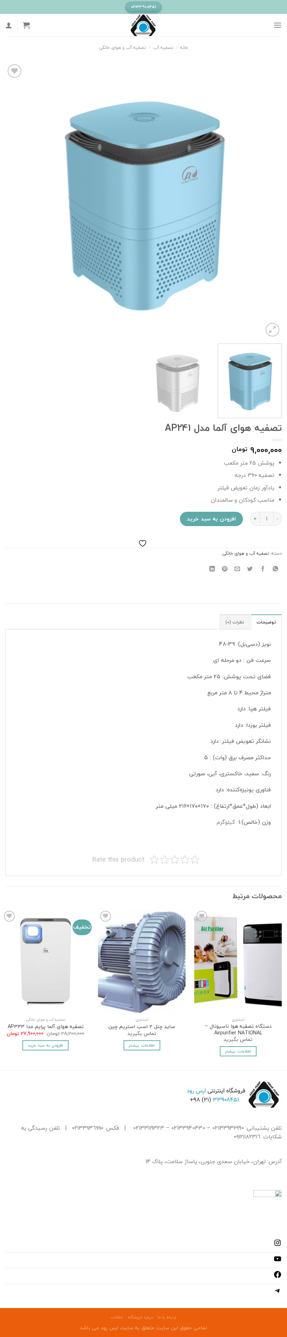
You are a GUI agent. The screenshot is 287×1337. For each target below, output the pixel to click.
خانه (184, 47)
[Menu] (277, 25)
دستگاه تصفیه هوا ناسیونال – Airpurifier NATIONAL (238, 1029)
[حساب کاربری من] (8, 25)
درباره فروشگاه (140, 1317)
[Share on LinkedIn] (212, 569)
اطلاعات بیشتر (238, 1051)
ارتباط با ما (167, 1317)
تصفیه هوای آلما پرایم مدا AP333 (46, 1027)
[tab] (266, 621)
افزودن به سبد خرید (211, 519)
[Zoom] (272, 330)
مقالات (117, 1317)
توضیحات (266, 622)
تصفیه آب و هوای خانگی (122, 47)
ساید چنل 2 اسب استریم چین (141, 1027)
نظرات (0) (234, 622)
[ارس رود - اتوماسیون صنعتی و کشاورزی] (143, 25)
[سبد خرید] (26, 25)
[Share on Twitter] (250, 569)
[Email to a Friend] (237, 569)
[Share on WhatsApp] (275, 569)
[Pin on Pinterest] (225, 569)
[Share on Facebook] (262, 569)
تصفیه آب (163, 47)
